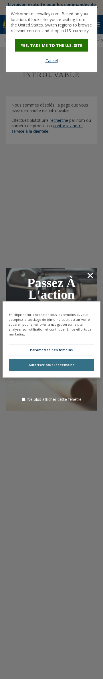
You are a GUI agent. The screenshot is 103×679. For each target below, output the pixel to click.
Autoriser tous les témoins (52, 365)
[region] (51, 339)
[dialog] (51, 39)
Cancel (51, 60)
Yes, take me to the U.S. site (51, 45)
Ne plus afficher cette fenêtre (54, 399)
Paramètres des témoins (51, 350)
